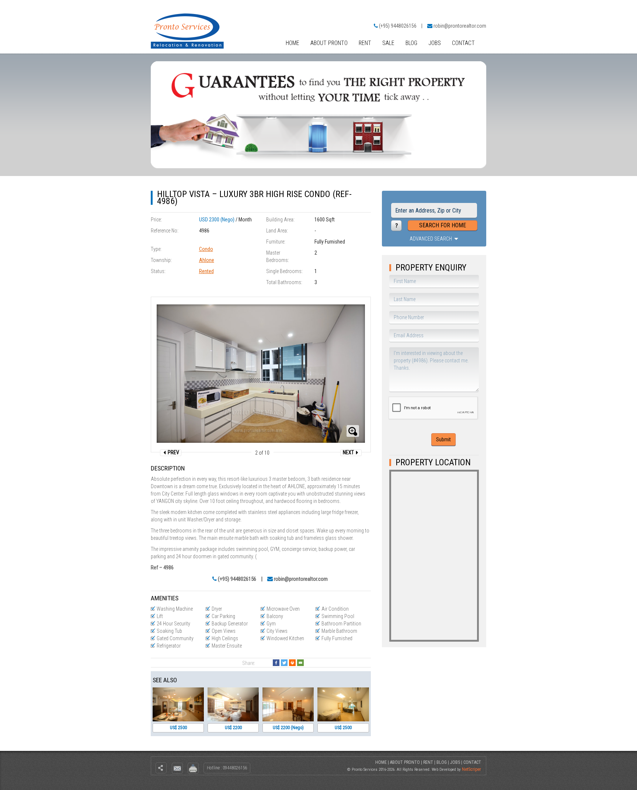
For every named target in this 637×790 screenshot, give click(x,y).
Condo (206, 249)
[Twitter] (284, 662)
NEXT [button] (349, 452)
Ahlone (206, 260)
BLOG (411, 42)
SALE (388, 42)
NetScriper (471, 769)
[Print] (292, 662)
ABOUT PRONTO (329, 42)
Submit (443, 439)
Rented (206, 271)
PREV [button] (173, 452)
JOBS (434, 42)
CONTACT (463, 42)
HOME (292, 42)
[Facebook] (276, 662)
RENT (365, 42)
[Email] (300, 662)
